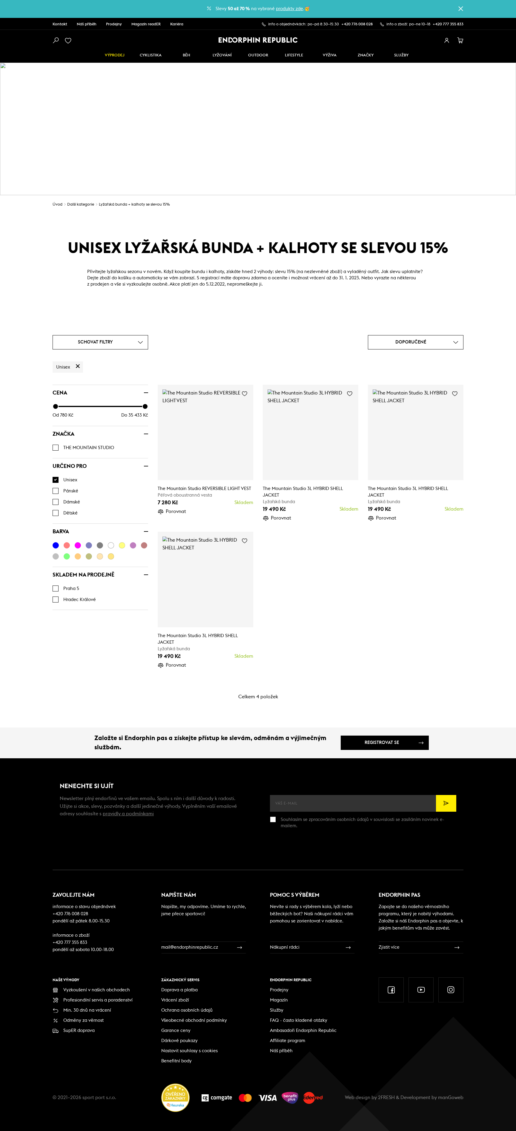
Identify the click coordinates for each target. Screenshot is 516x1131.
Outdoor (258, 55)
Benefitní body (176, 1061)
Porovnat (176, 511)
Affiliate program (287, 1040)
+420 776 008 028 (357, 24)
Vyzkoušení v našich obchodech (96, 990)
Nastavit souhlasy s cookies (189, 1051)
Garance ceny (176, 1030)
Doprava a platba (179, 990)
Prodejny (114, 24)
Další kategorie (80, 205)
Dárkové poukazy (179, 1040)
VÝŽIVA (330, 55)
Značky (366, 55)
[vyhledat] (55, 40)
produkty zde (289, 9)
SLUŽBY (401, 55)
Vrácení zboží (175, 1000)
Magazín (279, 1000)
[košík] (460, 40)
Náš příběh (86, 24)
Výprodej (115, 55)
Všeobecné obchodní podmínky (194, 1020)
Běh (186, 55)
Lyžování (222, 55)
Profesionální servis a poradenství (98, 1000)
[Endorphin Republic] (258, 40)
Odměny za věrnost (83, 1020)
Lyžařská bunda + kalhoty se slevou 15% (134, 205)
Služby (276, 1010)
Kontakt (60, 24)
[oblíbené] (69, 40)
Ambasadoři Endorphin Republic (303, 1030)
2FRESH (386, 1097)
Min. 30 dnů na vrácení (87, 1010)
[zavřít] (460, 8)
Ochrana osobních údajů (187, 1010)
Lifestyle (294, 55)
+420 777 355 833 (448, 24)
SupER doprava (79, 1030)
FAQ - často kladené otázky (298, 1020)
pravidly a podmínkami (128, 813)
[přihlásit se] (447, 40)
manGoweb (450, 1097)
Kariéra (176, 24)
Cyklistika (151, 55)
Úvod (57, 205)
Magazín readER (146, 24)
